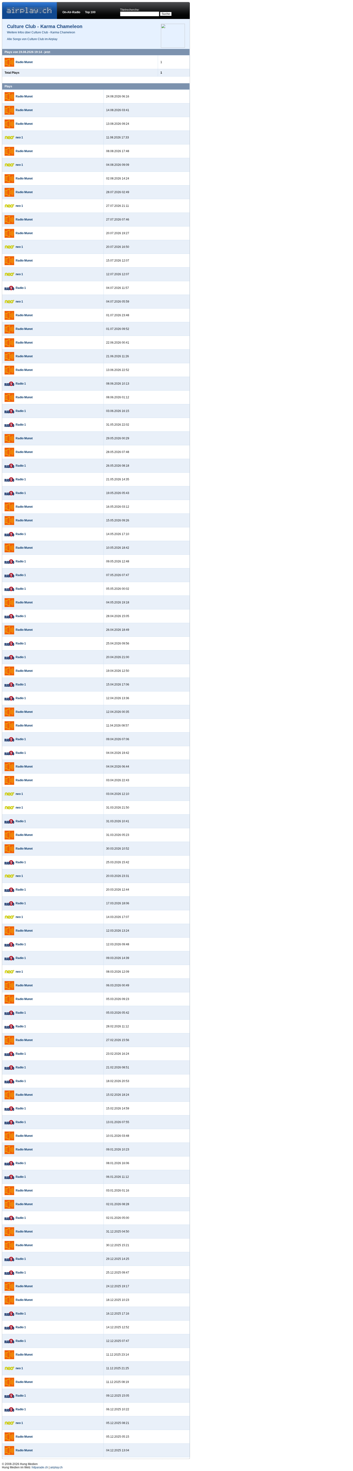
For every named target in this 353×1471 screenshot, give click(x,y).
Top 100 (90, 12)
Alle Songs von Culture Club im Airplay (32, 39)
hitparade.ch (40, 1467)
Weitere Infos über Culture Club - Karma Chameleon (41, 32)
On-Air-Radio (71, 12)
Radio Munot (24, 62)
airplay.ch (56, 1467)
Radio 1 (21, 288)
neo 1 (19, 137)
